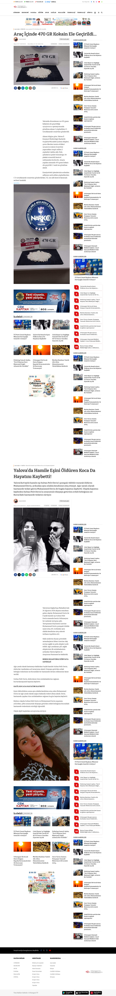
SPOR (47, 12)
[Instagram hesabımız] (96, 2)
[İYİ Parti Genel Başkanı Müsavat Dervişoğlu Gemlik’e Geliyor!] (22, 326)
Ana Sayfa (53, 963)
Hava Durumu (36, 968)
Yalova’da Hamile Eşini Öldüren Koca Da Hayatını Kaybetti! (89, 287)
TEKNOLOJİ (71, 12)
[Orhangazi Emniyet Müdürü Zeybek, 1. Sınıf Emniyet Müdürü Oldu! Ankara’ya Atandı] (78, 141)
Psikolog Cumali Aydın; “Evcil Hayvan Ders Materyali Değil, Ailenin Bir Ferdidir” (90, 300)
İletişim (52, 977)
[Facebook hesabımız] (91, 2)
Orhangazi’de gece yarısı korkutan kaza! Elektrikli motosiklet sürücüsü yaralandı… (88, 333)
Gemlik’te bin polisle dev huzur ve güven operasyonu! (90, 327)
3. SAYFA (46, 505)
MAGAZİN (61, 12)
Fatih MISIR (22, 39)
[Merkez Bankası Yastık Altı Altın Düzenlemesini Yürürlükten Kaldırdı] (61, 351)
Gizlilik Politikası (55, 971)
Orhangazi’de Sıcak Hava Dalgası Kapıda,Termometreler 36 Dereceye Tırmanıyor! (90, 307)
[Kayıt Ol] (95, 13)
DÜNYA (89, 12)
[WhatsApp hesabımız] (101, 2)
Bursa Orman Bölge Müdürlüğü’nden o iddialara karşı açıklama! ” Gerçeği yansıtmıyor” (89, 347)
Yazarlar (52, 966)
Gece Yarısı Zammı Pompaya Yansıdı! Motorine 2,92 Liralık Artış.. (90, 320)
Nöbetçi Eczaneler (38, 963)
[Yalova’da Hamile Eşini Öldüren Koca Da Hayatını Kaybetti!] (41, 326)
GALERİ (19, 1)
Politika (33, 12)
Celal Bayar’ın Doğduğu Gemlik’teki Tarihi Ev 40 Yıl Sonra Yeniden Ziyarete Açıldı (90, 294)
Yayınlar (34, 985)
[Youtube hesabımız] (99, 2)
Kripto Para (35, 974)
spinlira (16, 183)
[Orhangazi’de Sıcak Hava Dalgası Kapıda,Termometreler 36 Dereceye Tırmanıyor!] (41, 351)
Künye (52, 968)
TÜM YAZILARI (64, 39)
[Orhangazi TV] (20, 7)
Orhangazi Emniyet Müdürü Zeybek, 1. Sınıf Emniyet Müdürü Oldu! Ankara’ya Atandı (90, 340)
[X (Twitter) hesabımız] (93, 2)
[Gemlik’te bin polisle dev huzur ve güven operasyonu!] (78, 121)
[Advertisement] (42, 105)
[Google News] (64, 88)
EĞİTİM (40, 12)
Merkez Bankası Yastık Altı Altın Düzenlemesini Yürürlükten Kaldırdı (89, 314)
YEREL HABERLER (64, 44)
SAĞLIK (53, 12)
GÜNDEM (16, 12)
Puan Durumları (37, 971)
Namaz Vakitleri (37, 966)
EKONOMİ (25, 12)
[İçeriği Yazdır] (34, 88)
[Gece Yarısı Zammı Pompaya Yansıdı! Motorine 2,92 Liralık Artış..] (78, 110)
